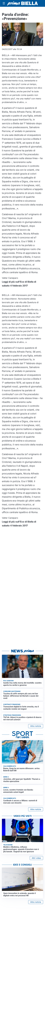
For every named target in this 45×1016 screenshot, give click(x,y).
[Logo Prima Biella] (22, 3)
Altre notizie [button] (35, 726)
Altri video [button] (36, 858)
